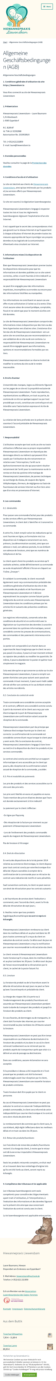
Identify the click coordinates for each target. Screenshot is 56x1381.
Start (5, 42)
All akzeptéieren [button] (29, 1375)
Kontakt (7, 1308)
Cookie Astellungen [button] (12, 1375)
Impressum (17, 1308)
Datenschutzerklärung (34, 1308)
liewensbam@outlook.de (28, 1276)
